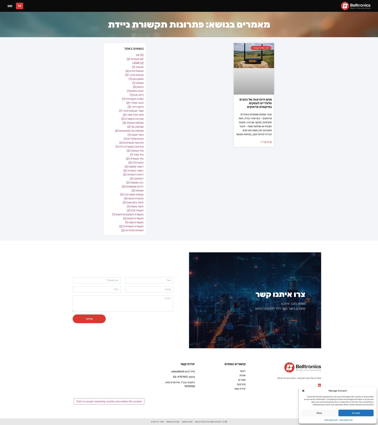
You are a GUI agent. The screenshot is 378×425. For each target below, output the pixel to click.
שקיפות (138, 190)
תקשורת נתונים (133, 218)
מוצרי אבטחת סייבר (131, 110)
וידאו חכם (137, 95)
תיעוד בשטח (135, 206)
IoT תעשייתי (135, 59)
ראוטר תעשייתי (133, 170)
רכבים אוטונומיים (133, 186)
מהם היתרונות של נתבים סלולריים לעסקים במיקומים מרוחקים (255, 103)
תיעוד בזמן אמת (133, 202)
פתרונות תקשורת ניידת (129, 146)
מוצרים (242, 379)
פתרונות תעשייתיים (131, 142)
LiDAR (138, 63)
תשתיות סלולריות (132, 230)
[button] (303, 390)
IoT (140, 55)
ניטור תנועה (136, 134)
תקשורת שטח (134, 222)
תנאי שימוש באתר (346, 420)
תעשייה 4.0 (135, 210)
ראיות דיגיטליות (133, 174)
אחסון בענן (136, 79)
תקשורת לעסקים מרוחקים (128, 214)
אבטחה (138, 67)
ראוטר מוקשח (134, 166)
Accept (356, 413)
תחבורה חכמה (134, 198)
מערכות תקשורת (132, 118)
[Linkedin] (319, 385)
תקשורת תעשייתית (131, 226)
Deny (319, 413)
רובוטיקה (137, 178)
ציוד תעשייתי (135, 158)
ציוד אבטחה (135, 150)
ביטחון (138, 87)
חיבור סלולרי (135, 102)
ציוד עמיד (137, 154)
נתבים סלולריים (134, 138)
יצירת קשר (240, 388)
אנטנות (138, 83)
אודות (242, 375)
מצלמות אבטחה (133, 122)
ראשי (243, 371)
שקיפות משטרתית (132, 194)
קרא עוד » (266, 142)
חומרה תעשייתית (133, 98)
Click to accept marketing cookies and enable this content (109, 401)
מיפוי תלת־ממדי (133, 114)
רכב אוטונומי (135, 182)
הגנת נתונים (135, 91)
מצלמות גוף (135, 126)
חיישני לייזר (136, 106)
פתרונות (241, 384)
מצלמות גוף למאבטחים (129, 130)
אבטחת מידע (135, 71)
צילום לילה (136, 162)
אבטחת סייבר (134, 75)
